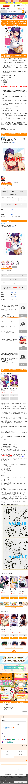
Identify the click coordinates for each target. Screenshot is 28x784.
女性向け (25, 8)
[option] (14, 159)
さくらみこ (6, 704)
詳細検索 (25, 12)
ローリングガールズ (8, 706)
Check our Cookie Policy (7, 782)
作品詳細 (4, 598)
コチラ (22, 456)
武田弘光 (5, 709)
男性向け (20, 8)
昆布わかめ (14, 142)
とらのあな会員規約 (14, 769)
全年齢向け (3, 8)
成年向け (7, 8)
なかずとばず (3, 14)
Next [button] (27, 244)
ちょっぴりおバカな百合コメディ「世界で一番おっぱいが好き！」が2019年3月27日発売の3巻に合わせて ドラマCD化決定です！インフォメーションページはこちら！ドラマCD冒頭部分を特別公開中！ (14, 92)
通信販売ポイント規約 (22, 769)
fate (24, 14)
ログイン (22, 5)
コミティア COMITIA (8, 708)
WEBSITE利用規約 (6, 769)
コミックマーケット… (19, 14)
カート (5, 637)
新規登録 (18, 5)
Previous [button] (1, 244)
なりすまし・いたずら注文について (19, 774)
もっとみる (25, 711)
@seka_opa (17, 110)
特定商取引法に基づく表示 (8, 774)
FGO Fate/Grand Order (8, 707)
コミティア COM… (10, 14)
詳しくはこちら (24, 745)
